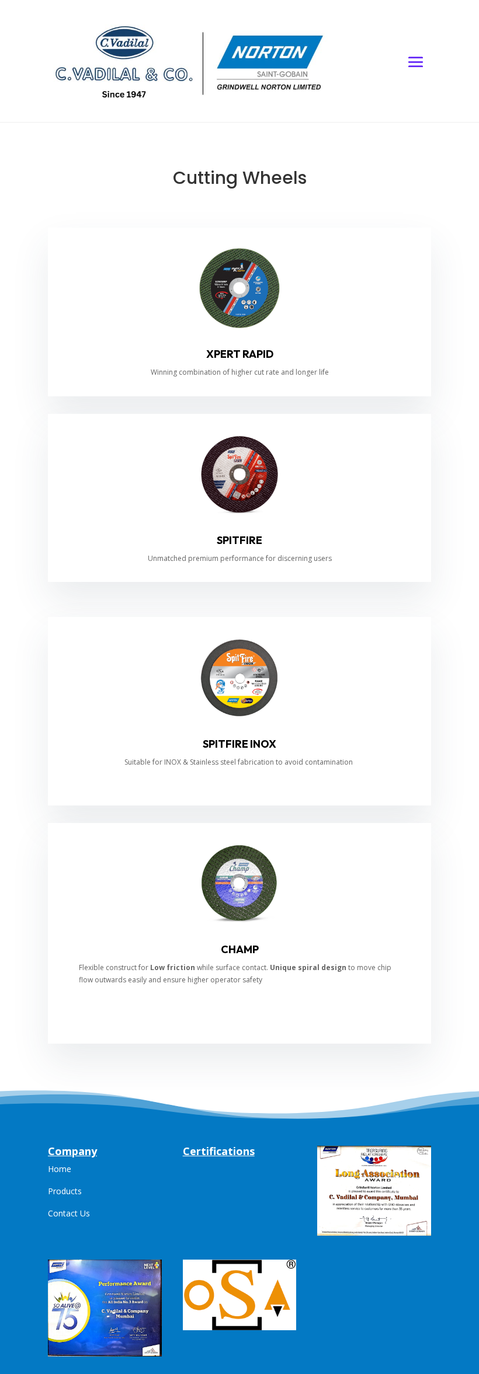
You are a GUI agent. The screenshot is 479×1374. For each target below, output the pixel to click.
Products (65, 1191)
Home (59, 1168)
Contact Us (69, 1213)
